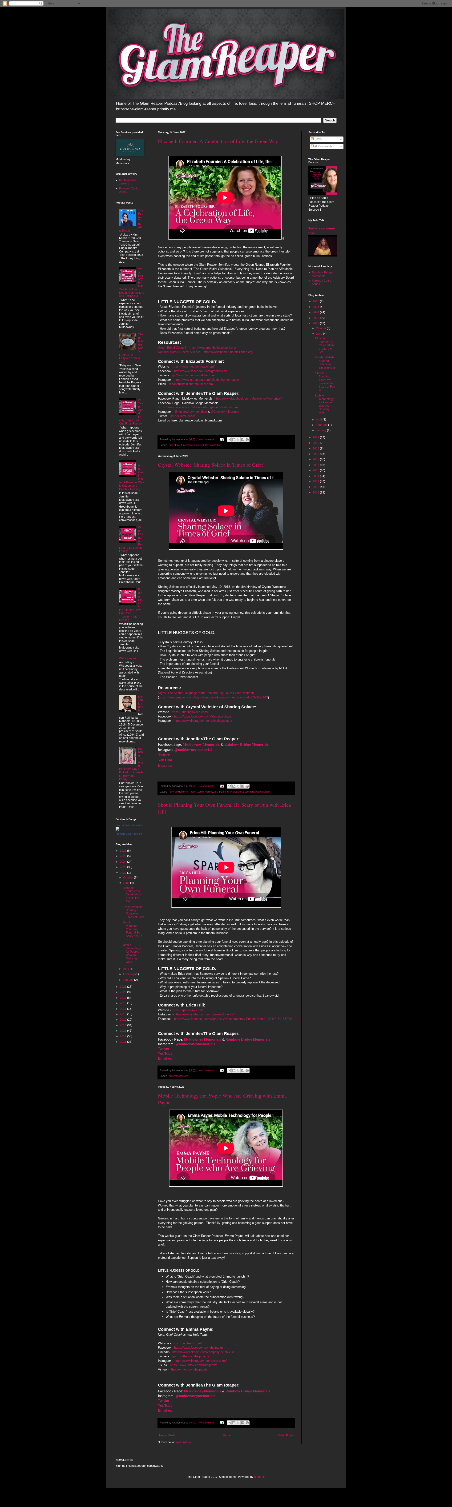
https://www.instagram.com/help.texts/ (200, 1361)
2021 (123, 986)
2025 (123, 856)
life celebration (213, 445)
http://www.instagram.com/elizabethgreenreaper (206, 379)
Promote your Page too (129, 833)
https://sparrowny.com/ (187, 1010)
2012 (123, 1036)
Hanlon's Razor (186, 791)
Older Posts (285, 1435)
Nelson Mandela (140, 703)
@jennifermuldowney (225, 411)
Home (227, 1435)
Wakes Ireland (128, 658)
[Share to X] (238, 439)
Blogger (259, 1477)
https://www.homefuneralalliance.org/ (228, 352)
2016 (123, 1014)
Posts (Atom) (183, 1442)
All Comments (323, 146)
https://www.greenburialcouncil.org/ (212, 347)
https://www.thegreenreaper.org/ (193, 366)
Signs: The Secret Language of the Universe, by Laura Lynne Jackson (206, 693)
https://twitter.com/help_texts (189, 1356)
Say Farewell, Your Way (129, 825)
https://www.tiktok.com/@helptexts (194, 1365)
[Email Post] (221, 439)
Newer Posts (167, 1435)
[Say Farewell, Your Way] (117, 829)
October (128, 877)
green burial (197, 445)
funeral (185, 445)
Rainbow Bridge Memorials (322, 274)
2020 (123, 992)
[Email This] (229, 439)
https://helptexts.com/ (187, 1343)
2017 (123, 1008)
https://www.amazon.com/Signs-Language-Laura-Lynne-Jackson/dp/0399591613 (213, 697)
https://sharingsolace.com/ (190, 712)
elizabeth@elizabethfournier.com (191, 384)
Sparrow (183, 1075)
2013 (123, 1030)
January (128, 980)
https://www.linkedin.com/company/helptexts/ (203, 1352)
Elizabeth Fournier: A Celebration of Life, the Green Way (218, 141)
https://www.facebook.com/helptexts (199, 1347)
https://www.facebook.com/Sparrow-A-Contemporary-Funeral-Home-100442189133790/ (233, 1019)
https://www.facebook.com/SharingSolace (202, 716)
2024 (123, 861)
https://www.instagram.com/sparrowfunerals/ (204, 1014)
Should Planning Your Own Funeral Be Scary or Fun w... (132, 931)
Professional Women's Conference (250, 791)
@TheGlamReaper (182, 416)
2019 (123, 997)
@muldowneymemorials (190, 411)
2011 (123, 1041)
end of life (174, 445)
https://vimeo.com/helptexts (189, 1369)
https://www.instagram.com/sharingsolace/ (203, 720)
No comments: (207, 439)
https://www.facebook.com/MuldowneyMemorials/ (248, 398)
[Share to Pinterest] (247, 439)
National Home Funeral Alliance (179, 352)
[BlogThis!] (233, 439)
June (126, 883)
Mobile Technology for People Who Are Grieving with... (131, 953)
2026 (123, 850)
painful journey (205, 791)
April (126, 968)
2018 (123, 1003)
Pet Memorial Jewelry (127, 182)
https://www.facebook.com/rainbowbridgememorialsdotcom (198, 407)
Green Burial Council (172, 347)
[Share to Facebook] (242, 439)
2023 (123, 867)
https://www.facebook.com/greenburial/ (200, 371)
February (129, 974)
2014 (123, 1025)
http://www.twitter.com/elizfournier (192, 375)
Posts (318, 139)
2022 (123, 872)
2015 (123, 1019)
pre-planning (221, 791)
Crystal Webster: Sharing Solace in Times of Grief (210, 464)
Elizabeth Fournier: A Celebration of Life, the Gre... (131, 894)
